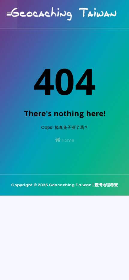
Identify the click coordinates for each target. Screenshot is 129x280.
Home (67, 140)
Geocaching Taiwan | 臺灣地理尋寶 (83, 185)
